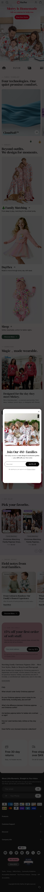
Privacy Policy (31, 469)
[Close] (38, 411)
